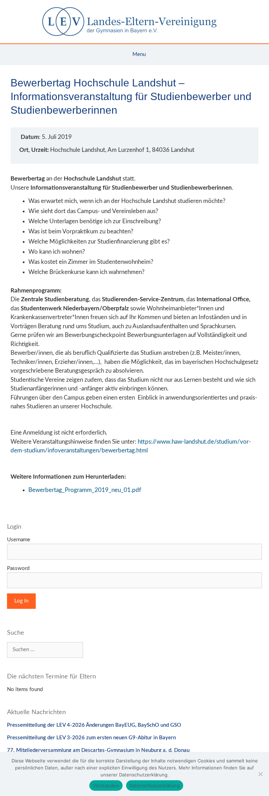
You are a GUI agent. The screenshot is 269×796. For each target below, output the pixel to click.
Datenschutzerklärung (155, 785)
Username (18, 539)
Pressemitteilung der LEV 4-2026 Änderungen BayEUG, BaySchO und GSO (94, 725)
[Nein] (260, 773)
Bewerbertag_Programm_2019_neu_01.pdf (84, 490)
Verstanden (106, 785)
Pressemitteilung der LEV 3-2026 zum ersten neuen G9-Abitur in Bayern (91, 737)
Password (18, 568)
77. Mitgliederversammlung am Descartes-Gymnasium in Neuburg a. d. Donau (98, 750)
